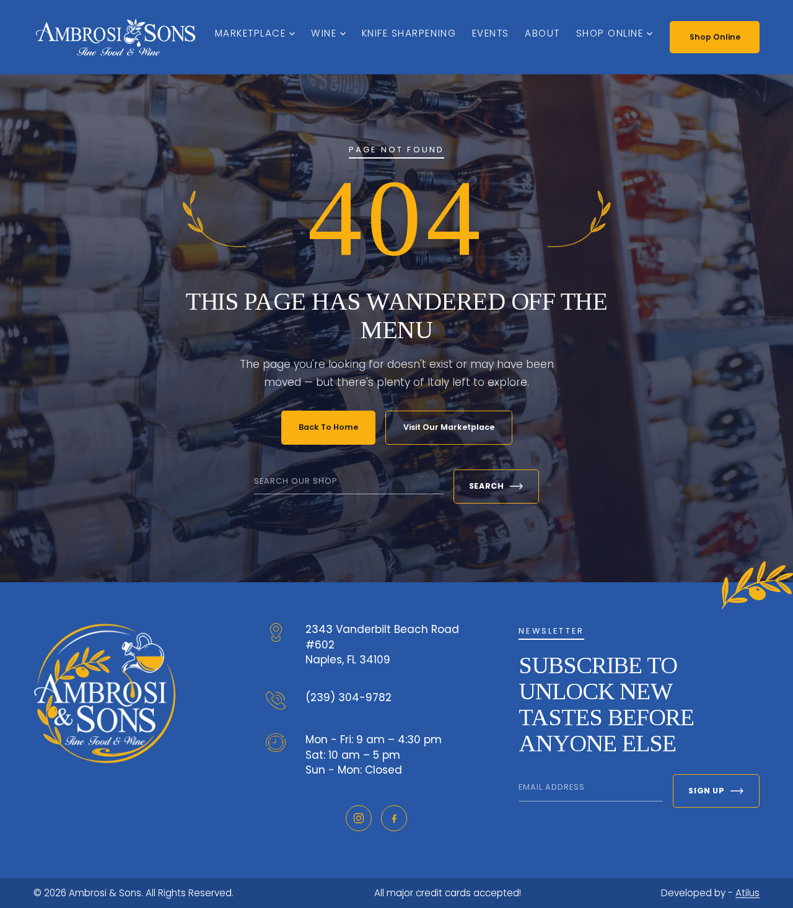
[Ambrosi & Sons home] (115, 37)
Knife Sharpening (409, 33)
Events (490, 33)
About (542, 33)
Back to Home (328, 427)
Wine (323, 33)
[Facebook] (394, 818)
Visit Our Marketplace (448, 427)
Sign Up (706, 790)
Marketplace (250, 33)
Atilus (747, 892)
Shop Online (610, 33)
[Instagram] (359, 818)
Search (486, 486)
